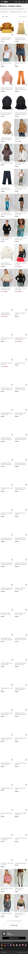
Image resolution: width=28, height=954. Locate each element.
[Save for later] (12, 34)
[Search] (16, 1)
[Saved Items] (23, 1)
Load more (14, 925)
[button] (2, 945)
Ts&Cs (26, 952)
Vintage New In (4, 11)
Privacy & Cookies (20, 952)
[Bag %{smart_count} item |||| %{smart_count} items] (26, 1)
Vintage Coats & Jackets (16, 11)
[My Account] (19, 1)
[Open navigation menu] (2, 1)
